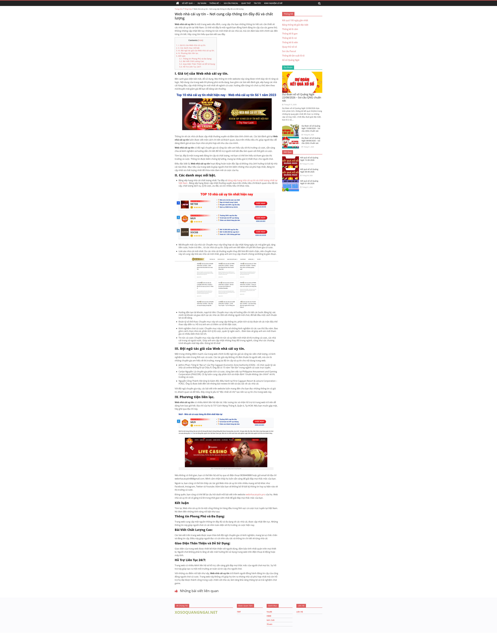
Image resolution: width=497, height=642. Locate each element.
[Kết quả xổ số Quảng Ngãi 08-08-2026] (291, 169)
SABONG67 (5, 637)
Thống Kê (214, 3)
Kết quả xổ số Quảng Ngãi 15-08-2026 (309, 158)
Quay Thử (246, 3)
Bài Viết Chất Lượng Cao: (191, 61)
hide (200, 40)
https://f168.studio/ (25, 634)
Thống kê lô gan (290, 33)
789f (239, 611)
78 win (269, 624)
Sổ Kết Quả (187, 3)
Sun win (16, 637)
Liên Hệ (299, 611)
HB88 (269, 616)
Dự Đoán (202, 3)
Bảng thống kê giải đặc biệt (295, 24)
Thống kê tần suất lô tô (293, 55)
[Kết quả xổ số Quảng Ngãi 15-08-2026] (291, 157)
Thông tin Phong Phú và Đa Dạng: (195, 58)
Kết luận (180, 56)
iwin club (271, 620)
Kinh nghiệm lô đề (273, 3)
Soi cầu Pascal (289, 51)
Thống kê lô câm (290, 29)
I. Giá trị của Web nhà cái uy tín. (191, 45)
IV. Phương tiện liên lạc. (187, 53)
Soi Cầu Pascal (231, 3)
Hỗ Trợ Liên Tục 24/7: (190, 66)
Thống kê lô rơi (289, 38)
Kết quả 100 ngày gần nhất (295, 20)
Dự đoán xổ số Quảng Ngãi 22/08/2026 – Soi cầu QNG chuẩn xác (301, 97)
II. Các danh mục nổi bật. (188, 48)
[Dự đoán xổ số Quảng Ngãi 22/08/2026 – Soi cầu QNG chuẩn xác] (302, 73)
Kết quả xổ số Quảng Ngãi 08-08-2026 (309, 170)
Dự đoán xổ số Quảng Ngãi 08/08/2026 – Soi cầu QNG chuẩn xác (311, 140)
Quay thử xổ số (289, 46)
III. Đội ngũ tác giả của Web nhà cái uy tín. (195, 50)
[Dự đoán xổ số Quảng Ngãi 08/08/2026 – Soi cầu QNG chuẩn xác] (291, 138)
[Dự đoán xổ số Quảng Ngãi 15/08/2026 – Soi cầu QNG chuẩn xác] (291, 126)
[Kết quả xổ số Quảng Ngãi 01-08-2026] (291, 181)
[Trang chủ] (177, 3)
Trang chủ (178, 9)
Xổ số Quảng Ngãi (290, 60)
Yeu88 (269, 611)
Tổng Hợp (188, 9)
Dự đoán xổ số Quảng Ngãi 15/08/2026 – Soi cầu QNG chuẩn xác (311, 128)
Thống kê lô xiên (290, 42)
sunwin (31, 640)
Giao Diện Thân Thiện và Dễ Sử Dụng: (197, 64)
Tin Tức (257, 3)
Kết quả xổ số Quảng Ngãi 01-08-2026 (309, 182)
